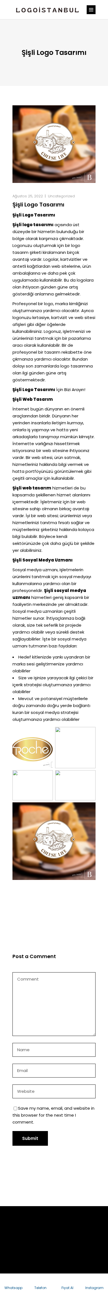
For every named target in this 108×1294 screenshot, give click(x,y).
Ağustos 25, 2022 (27, 196)
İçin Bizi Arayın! (48, 389)
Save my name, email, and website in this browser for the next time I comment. (53, 1115)
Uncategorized (61, 196)
